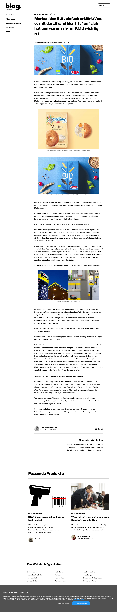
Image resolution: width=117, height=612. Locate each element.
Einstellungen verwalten (63, 603)
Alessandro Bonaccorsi (42, 43)
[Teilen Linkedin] (99, 429)
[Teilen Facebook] (96, 429)
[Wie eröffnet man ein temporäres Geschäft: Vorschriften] (90, 496)
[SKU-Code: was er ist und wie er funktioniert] (47, 496)
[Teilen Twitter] (102, 429)
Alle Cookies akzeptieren (81, 603)
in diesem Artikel (53, 340)
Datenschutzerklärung (78, 599)
